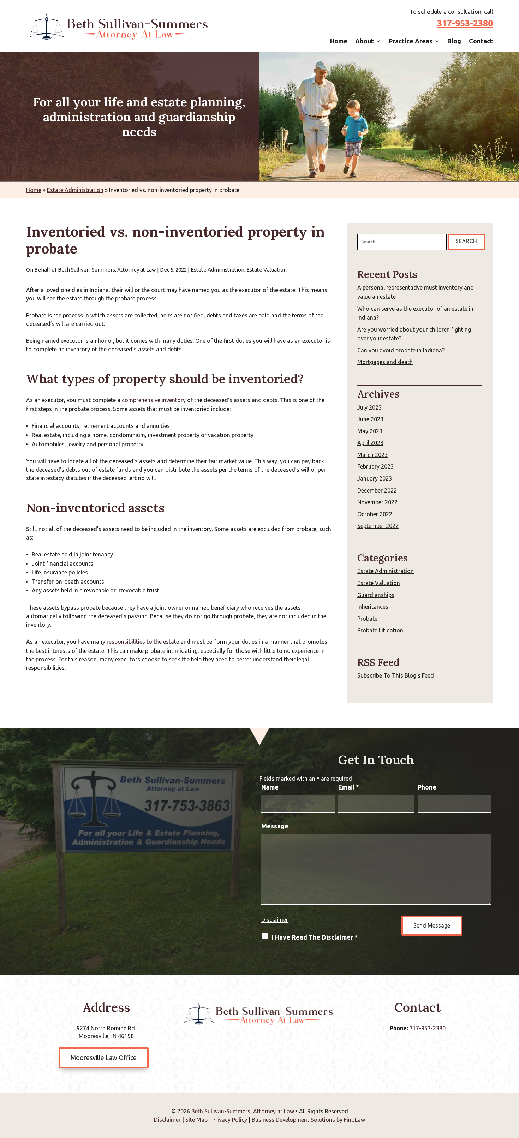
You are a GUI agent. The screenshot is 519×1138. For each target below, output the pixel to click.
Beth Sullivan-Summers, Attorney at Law (107, 270)
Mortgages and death (385, 362)
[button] (512, 1087)
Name (270, 787)
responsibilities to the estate (143, 641)
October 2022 (374, 514)
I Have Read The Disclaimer (315, 937)
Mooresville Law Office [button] (104, 1057)
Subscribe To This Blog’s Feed (395, 675)
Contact (481, 40)
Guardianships (375, 595)
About (364, 40)
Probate (367, 618)
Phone (427, 787)
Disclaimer (274, 920)
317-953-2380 (465, 23)
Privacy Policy (229, 1119)
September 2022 (378, 526)
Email (348, 787)
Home (338, 40)
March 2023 (372, 455)
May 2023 (369, 431)
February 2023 (375, 466)
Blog (454, 40)
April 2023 (370, 443)
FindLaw (354, 1119)
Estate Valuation (266, 270)
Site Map (196, 1119)
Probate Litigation (380, 630)
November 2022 (377, 502)
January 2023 (374, 478)
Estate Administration (217, 270)
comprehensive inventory (154, 400)
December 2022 (377, 490)
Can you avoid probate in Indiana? (401, 350)
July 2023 (369, 407)
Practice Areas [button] (410, 40)
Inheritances (372, 606)
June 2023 (370, 419)
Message (274, 825)
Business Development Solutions (293, 1119)
